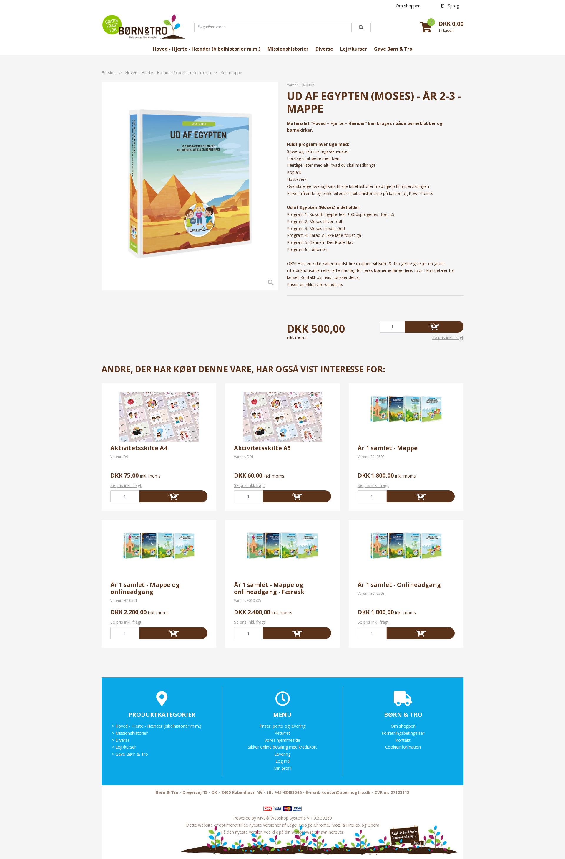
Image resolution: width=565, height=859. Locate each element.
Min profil (282, 768)
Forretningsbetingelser (403, 733)
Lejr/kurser (353, 49)
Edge (291, 825)
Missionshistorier (287, 49)
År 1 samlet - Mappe (388, 448)
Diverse (324, 49)
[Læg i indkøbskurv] (434, 327)
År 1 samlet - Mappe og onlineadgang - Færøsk (269, 588)
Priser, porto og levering (282, 726)
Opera (373, 825)
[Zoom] (189, 186)
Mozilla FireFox (345, 825)
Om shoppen (408, 6)
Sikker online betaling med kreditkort (282, 747)
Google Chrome (314, 825)
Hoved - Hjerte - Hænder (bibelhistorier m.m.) (206, 49)
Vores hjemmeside (282, 740)
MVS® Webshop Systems (281, 818)
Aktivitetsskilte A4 (138, 448)
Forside (109, 72)
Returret (282, 733)
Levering (282, 754)
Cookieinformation (403, 747)
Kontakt (403, 740)
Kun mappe (231, 72)
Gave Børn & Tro (393, 49)
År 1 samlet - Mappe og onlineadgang (145, 588)
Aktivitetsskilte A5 (262, 448)
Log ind (282, 761)
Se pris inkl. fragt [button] (447, 337)
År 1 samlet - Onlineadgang (399, 585)
